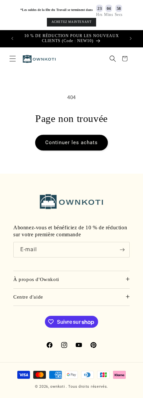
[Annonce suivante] (130, 38)
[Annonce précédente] (12, 38)
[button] (13, 59)
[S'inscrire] (122, 249)
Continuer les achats (71, 142)
